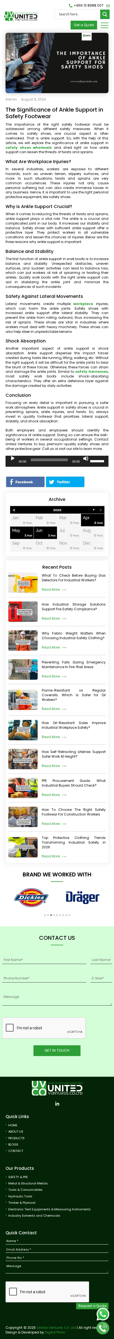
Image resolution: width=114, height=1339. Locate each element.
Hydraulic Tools (20, 1196)
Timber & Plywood (21, 1203)
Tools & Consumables (25, 1190)
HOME (12, 1125)
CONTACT (15, 1151)
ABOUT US (15, 1132)
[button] (44, 915)
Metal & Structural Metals (28, 1183)
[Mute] (86, 458)
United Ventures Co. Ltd (56, 1327)
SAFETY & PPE (18, 1177)
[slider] (98, 461)
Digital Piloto (55, 1332)
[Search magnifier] (105, 14)
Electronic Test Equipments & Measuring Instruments (49, 1209)
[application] (57, 461)
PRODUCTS (16, 1138)
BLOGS (13, 1145)
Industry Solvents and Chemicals (34, 1216)
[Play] (12, 458)
